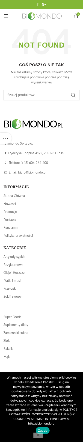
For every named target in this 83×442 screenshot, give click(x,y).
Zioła (6, 340)
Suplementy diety (15, 325)
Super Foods (12, 317)
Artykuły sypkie (14, 257)
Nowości (9, 204)
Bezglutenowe (13, 265)
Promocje (10, 212)
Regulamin (10, 227)
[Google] (44, 4)
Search (73, 95)
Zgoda (42, 430)
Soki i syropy (12, 296)
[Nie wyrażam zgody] (38, 435)
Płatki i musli (12, 280)
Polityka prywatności (18, 235)
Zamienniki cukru (15, 333)
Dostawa (9, 220)
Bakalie (8, 349)
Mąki (6, 357)
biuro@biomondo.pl (32, 172)
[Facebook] (37, 4)
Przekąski (9, 288)
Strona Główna (14, 196)
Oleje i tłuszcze (13, 272)
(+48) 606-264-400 (34, 163)
